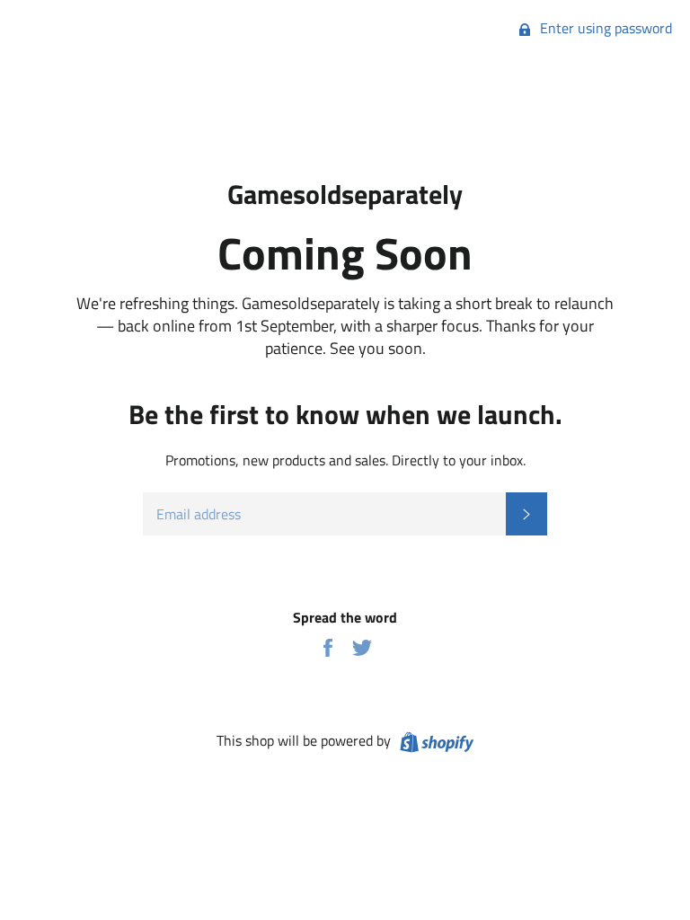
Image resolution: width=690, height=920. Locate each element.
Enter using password (604, 28)
